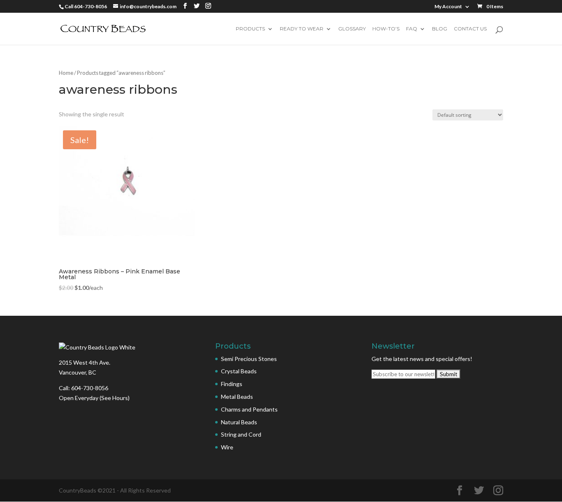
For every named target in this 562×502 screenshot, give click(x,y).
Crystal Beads (239, 371)
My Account (448, 6)
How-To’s (385, 29)
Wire (227, 447)
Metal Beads (237, 396)
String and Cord (241, 434)
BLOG (439, 29)
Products (250, 29)
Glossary (352, 29)
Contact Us (470, 29)
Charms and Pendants (249, 409)
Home (66, 72)
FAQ (411, 29)
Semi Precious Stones (249, 358)
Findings (231, 383)
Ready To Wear (301, 29)
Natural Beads (239, 422)
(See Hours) (115, 397)
